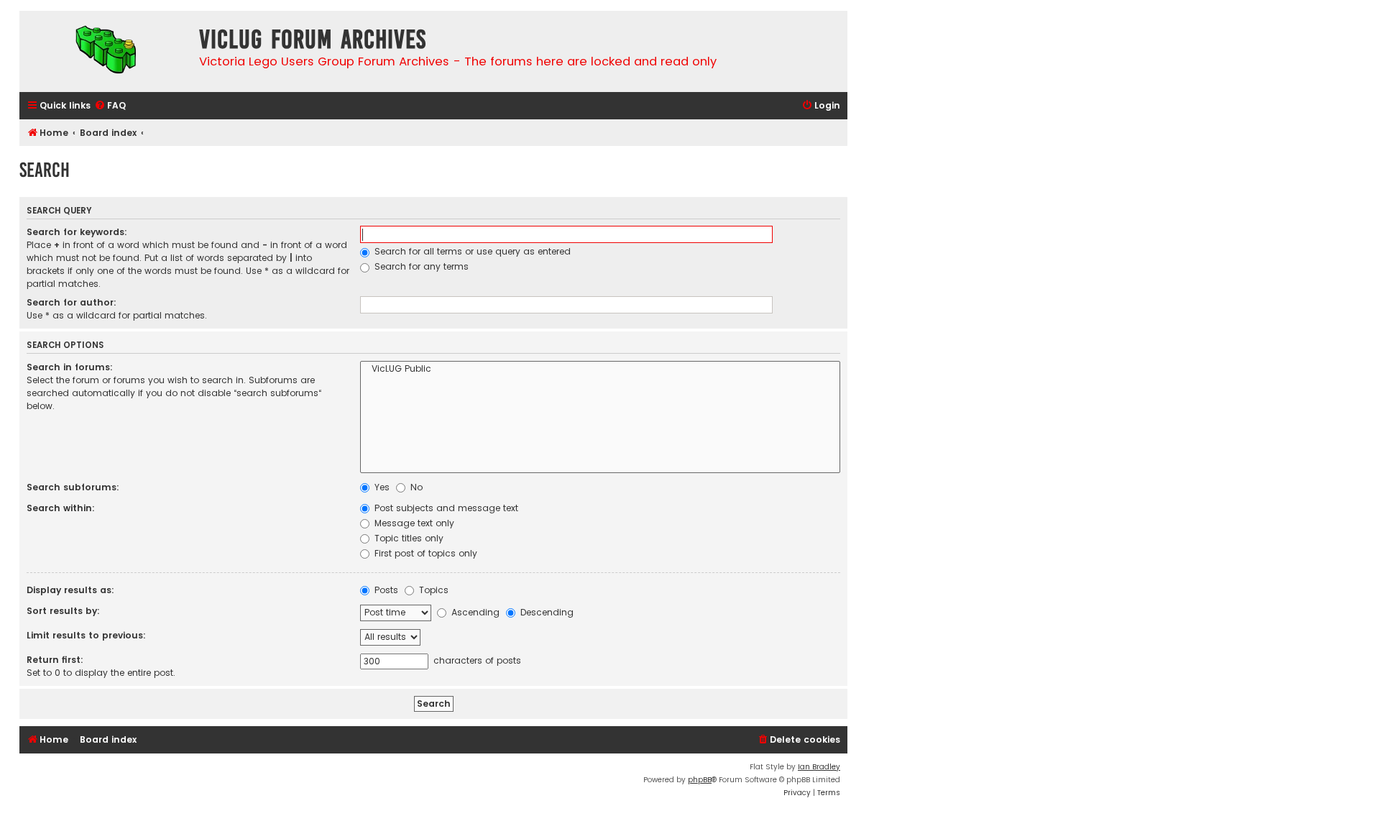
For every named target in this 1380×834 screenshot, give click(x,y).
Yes (381, 487)
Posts (385, 590)
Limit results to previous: (86, 635)
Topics (432, 590)
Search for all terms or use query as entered (471, 251)
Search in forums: (70, 367)
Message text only (413, 523)
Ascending (474, 612)
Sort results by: (63, 611)
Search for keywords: (77, 232)
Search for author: (71, 302)
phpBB (700, 779)
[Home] (105, 51)
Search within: (61, 508)
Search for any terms (420, 266)
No (415, 487)
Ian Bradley (819, 766)
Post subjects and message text (445, 508)
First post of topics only (424, 553)
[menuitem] (110, 106)
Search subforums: (73, 487)
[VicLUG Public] (600, 369)
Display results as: (70, 590)
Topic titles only (407, 538)
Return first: (55, 660)
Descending (546, 612)
